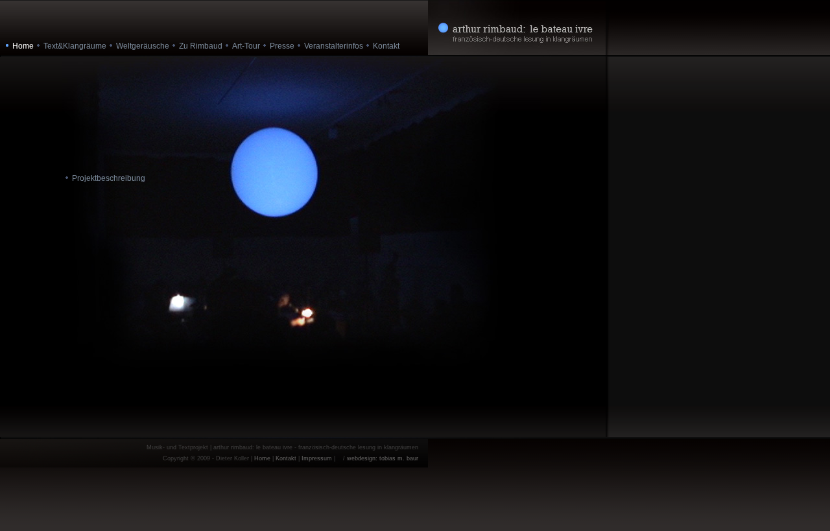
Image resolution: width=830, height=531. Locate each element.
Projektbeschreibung (108, 178)
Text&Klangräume (74, 46)
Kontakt (386, 46)
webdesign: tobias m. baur (382, 458)
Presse (282, 46)
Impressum (317, 458)
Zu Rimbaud (200, 46)
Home (262, 458)
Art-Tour (246, 46)
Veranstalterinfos (333, 46)
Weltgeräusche (142, 46)
